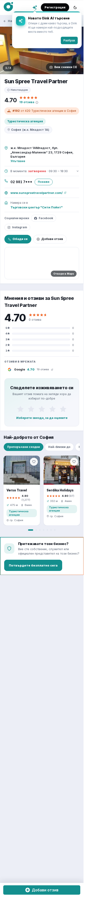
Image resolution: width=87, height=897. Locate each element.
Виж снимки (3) (65, 67)
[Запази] (34, 462)
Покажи (43, 181)
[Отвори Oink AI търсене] (34, 7)
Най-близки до (59, 447)
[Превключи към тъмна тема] (75, 7)
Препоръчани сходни (23, 447)
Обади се (20, 239)
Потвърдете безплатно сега (33, 565)
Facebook (46, 218)
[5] (63, 409)
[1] (20, 409)
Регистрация (55, 7)
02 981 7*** (21, 182)
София (30, 129)
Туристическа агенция (25, 121)
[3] (41, 409)
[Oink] (8, 6)
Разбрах (69, 40)
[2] (31, 409)
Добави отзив (52, 239)
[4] (52, 409)
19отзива (26, 102)
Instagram (19, 227)
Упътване (17, 161)
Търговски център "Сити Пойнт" (36, 207)
